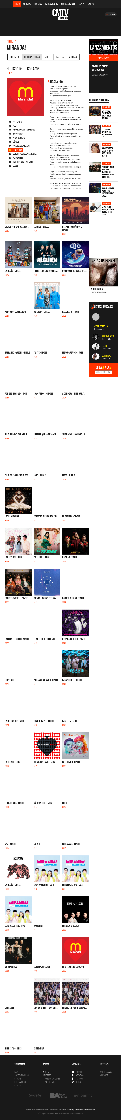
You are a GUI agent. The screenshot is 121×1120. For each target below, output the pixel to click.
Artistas (27, 3)
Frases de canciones (51, 1078)
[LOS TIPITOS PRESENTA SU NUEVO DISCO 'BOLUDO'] (95, 111)
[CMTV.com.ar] (60, 14)
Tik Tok (78, 1082)
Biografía (14, 57)
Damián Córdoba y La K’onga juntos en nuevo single (108, 192)
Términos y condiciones (75, 1110)
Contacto (104, 1075)
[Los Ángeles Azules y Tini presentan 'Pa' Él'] (95, 129)
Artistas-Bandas (22, 1075)
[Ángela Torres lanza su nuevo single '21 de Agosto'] (95, 148)
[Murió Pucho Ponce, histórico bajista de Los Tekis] (95, 207)
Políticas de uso (89, 1110)
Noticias (38, 3)
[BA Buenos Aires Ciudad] (58, 1095)
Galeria (60, 57)
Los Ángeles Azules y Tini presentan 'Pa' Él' (107, 133)
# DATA (46, 1072)
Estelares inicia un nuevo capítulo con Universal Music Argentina (108, 172)
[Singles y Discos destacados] (103, 47)
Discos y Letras (32, 57)
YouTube (79, 1072)
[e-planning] (83, 1095)
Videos (48, 57)
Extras (91, 3)
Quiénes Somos (106, 1072)
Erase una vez (49, 1082)
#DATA (81, 3)
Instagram (80, 1075)
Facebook (80, 1078)
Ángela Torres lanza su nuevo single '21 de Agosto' (107, 152)
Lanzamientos (51, 3)
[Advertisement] (105, 235)
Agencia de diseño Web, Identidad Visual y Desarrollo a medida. (63, 1114)
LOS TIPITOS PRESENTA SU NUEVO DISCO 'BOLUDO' (106, 115)
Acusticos (47, 1075)
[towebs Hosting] (35, 1095)
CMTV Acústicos (68, 3)
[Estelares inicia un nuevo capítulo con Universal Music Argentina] (95, 167)
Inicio (17, 3)
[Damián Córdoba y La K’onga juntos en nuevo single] (95, 188)
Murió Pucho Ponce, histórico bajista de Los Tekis (108, 211)
